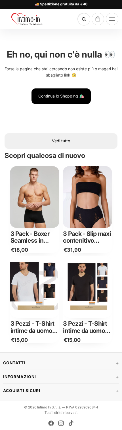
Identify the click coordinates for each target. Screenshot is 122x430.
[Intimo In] (30, 19)
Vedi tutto (61, 140)
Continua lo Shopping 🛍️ (61, 96)
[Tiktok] (71, 423)
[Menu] (112, 19)
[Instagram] (61, 423)
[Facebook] (51, 423)
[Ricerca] (84, 19)
